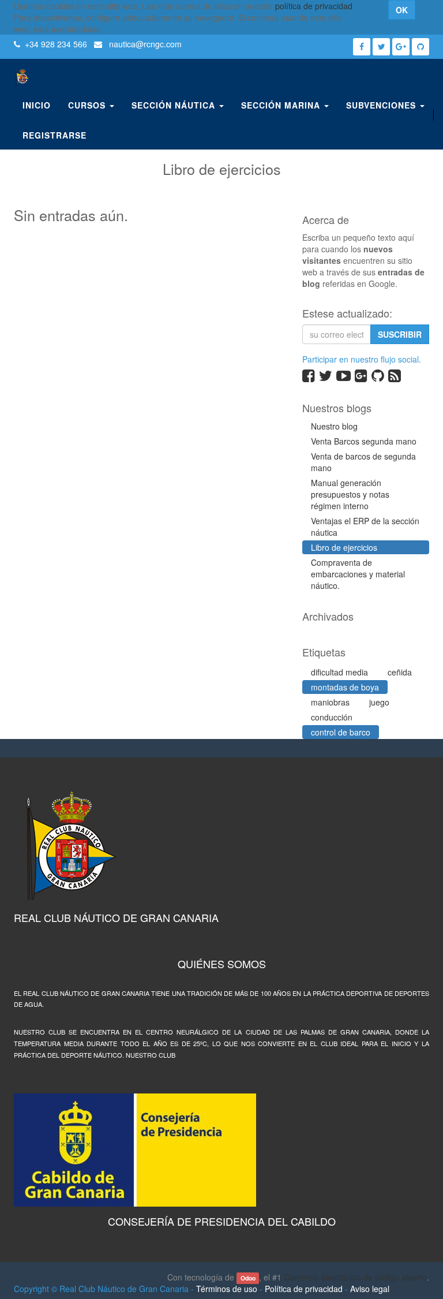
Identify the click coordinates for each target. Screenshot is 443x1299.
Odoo (248, 1278)
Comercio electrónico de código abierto (355, 1277)
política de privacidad (313, 6)
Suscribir (400, 334)
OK (402, 10)
